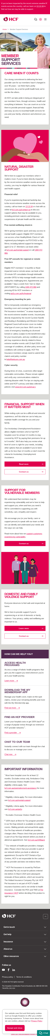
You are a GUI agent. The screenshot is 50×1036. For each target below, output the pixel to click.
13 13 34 (40, 6)
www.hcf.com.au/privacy (25, 387)
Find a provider (10, 732)
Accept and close (14, 1028)
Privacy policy (7, 977)
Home (5, 29)
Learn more (24, 628)
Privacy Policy (36, 1021)
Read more (23, 464)
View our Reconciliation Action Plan (25, 1034)
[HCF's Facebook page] (8, 969)
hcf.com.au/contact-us (21, 210)
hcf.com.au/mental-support (17, 250)
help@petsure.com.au (15, 359)
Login (40, 19)
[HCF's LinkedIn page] (13, 969)
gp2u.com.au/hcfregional (21, 293)
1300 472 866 (30, 287)
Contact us (24, 472)
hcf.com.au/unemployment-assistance (20, 788)
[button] (43, 1033)
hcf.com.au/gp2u (15, 809)
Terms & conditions (24, 977)
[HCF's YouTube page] (3, 969)
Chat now (8, 754)
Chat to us (36, 19)
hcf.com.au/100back (36, 840)
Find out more (10, 708)
